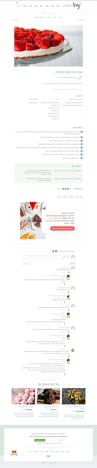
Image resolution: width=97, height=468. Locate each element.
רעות (58, 297)
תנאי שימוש (44, 462)
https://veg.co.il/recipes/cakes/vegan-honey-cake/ (52, 368)
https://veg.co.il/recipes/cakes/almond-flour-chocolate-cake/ (43, 370)
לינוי (58, 277)
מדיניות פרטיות (52, 462)
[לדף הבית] (72, 5)
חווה (58, 315)
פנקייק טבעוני (15, 20)
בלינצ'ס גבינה (81, 20)
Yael (58, 337)
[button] (48, 456)
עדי (58, 361)
